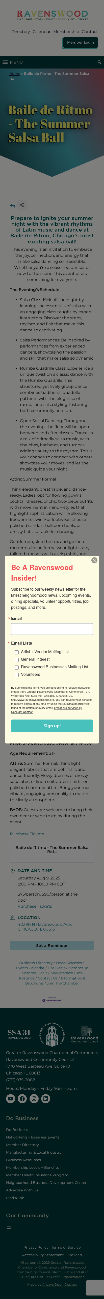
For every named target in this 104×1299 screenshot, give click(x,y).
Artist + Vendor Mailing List (45, 651)
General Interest (35, 659)
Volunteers (30, 674)
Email (16, 618)
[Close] (94, 560)
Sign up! (52, 725)
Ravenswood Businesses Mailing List (54, 666)
